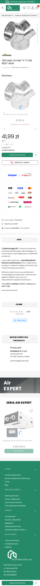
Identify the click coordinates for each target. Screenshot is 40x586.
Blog (6, 485)
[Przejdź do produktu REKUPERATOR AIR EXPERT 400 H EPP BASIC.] (19, 423)
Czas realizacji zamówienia (15, 506)
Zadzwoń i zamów (22, 162)
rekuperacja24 (7, 15)
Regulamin (9, 523)
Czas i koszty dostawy (13, 502)
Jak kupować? (10, 516)
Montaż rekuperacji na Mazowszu (17, 478)
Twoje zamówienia (12, 540)
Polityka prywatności (13, 526)
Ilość (3, 141)
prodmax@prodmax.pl (19, 361)
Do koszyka (18, 451)
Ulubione (8, 547)
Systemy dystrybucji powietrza (26, 15)
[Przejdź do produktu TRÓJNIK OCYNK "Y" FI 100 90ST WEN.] (19, 94)
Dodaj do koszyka (17, 155)
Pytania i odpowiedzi (13, 520)
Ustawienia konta (11, 544)
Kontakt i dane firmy (13, 475)
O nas (7, 482)
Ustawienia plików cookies (15, 530)
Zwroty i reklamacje (12, 499)
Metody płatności (11, 496)
